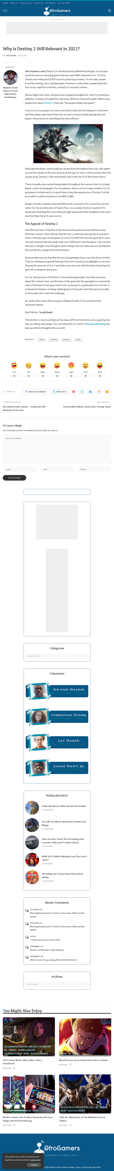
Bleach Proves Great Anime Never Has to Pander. (83, 1060)
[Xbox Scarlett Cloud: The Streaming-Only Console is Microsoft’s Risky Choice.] (32, 842)
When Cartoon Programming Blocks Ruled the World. (53, 960)
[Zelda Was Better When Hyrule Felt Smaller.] (32, 808)
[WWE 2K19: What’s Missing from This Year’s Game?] (32, 860)
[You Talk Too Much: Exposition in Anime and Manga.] (32, 825)
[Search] (109, 10)
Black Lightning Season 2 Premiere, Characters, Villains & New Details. (57, 915)
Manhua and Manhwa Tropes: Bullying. (47, 950)
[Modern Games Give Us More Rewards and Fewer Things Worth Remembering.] (29, 1093)
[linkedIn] (90, 391)
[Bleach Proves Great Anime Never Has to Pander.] (85, 1036)
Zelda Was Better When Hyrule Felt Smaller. (64, 806)
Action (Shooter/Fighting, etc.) (21, 1047)
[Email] (107, 391)
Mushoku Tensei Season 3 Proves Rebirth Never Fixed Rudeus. (10, 92)
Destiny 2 (48, 102)
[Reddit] (98, 391)
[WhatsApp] (82, 391)
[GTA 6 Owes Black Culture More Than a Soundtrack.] (29, 1036)
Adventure (45, 1047)
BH (5, 1050)
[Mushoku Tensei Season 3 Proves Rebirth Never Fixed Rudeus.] (10, 77)
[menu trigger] (6, 10)
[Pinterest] (73, 391)
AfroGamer (11, 55)
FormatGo (34, 909)
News (26, 1054)
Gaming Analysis (26, 1050)
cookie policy (35, 1160)
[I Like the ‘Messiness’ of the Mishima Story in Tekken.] (85, 1093)
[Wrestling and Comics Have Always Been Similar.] (32, 877)
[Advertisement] (57, 28)
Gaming (13, 1050)
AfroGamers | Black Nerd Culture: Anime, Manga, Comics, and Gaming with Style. (67, 1167)
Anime (64, 1054)
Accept (34, 1165)
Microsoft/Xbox (13, 1054)
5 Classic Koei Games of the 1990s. (45, 940)
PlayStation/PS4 (39, 1054)
